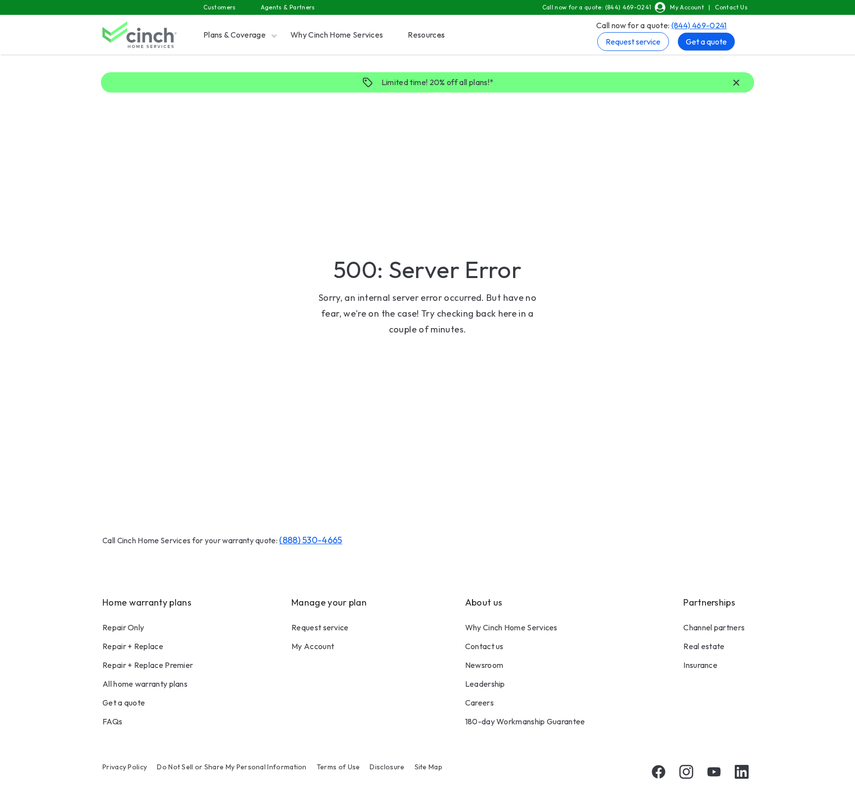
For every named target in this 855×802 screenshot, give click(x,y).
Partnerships (709, 602)
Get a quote (706, 42)
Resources (426, 35)
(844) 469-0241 (699, 25)
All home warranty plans (145, 684)
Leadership (485, 684)
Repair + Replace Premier (147, 665)
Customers (219, 7)
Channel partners (714, 627)
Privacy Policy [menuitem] (124, 766)
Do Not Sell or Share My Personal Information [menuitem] (231, 766)
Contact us (484, 646)
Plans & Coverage (234, 35)
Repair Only (123, 627)
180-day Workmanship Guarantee (525, 721)
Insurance (700, 665)
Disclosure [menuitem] (387, 766)
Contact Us (731, 7)
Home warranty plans (146, 602)
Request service (633, 42)
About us (483, 602)
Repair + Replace (132, 646)
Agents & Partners (288, 7)
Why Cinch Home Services (336, 35)
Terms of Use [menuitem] (338, 766)
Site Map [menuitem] (428, 766)
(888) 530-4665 (310, 540)
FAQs (112, 721)
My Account (687, 7)
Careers (479, 703)
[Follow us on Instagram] (686, 772)
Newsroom (484, 665)
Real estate (703, 646)
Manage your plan (329, 602)
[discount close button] (736, 83)
